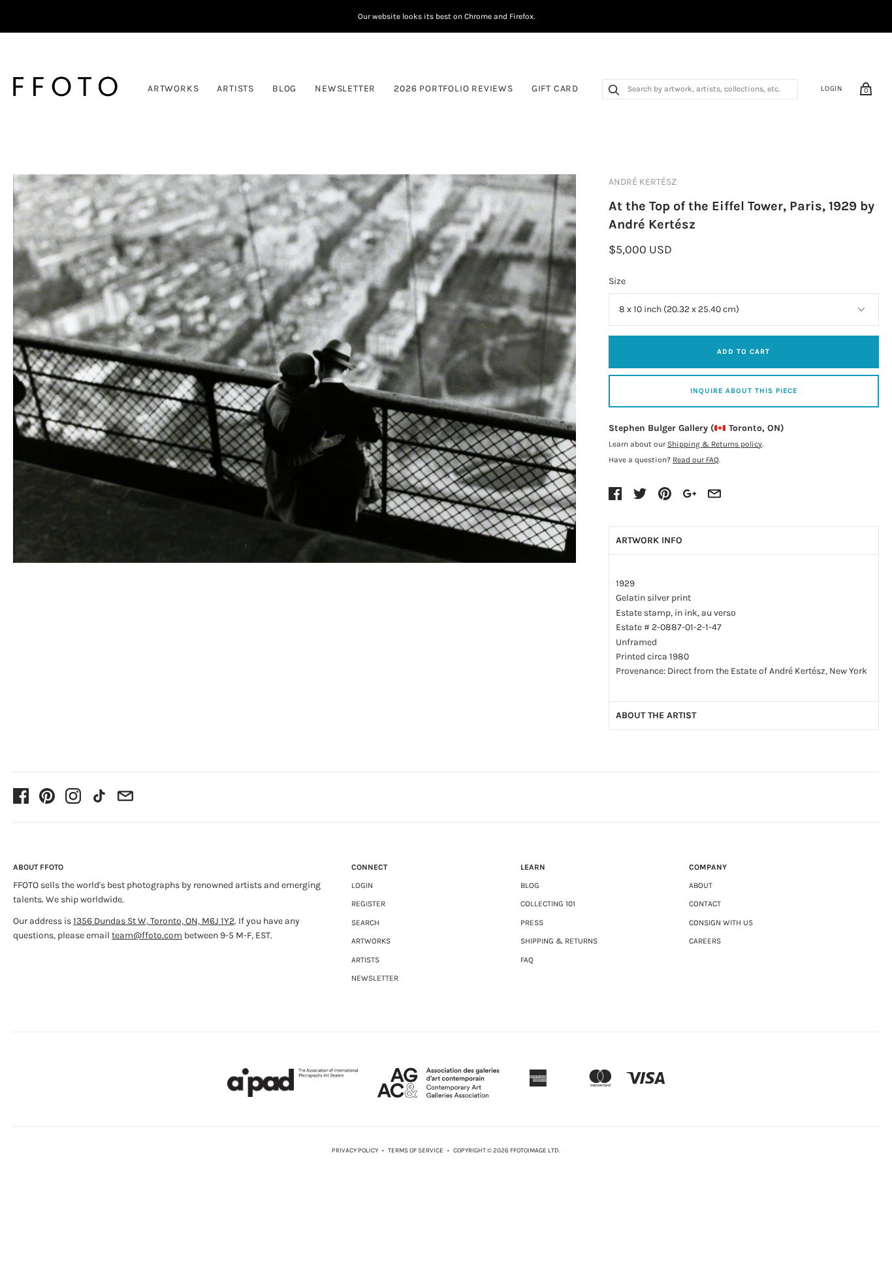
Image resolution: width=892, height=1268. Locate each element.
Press (531, 922)
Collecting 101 (547, 903)
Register (368, 903)
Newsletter (345, 88)
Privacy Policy (355, 1150)
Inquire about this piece (743, 391)
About (700, 885)
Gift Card (555, 88)
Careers (705, 940)
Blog (284, 88)
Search (365, 922)
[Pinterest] (47, 797)
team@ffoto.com (147, 935)
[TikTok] (99, 797)
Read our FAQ (696, 459)
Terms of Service (415, 1150)
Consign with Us (721, 922)
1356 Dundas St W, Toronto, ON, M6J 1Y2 (153, 921)
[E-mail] (125, 797)
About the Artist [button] (656, 715)
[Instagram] (73, 797)
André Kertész (643, 181)
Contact (705, 903)
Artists (235, 88)
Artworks (173, 88)
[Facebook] (21, 797)
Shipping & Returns (558, 940)
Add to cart (743, 351)
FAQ (527, 959)
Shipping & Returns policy (714, 444)
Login (832, 88)
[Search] (613, 91)
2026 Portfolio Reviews (453, 88)
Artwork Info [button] (649, 540)
